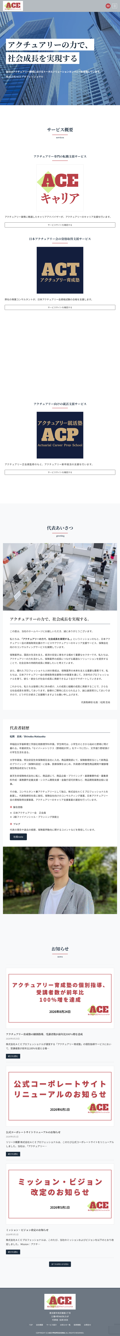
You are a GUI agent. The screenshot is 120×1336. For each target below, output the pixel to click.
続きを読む (13, 1056)
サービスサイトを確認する (60, 224)
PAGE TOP (114, 1293)
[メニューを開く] (114, 6)
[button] (18, 836)
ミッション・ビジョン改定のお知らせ (27, 1230)
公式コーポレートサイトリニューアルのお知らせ (33, 1132)
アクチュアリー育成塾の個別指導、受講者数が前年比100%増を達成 (44, 1034)
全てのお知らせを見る (60, 1264)
